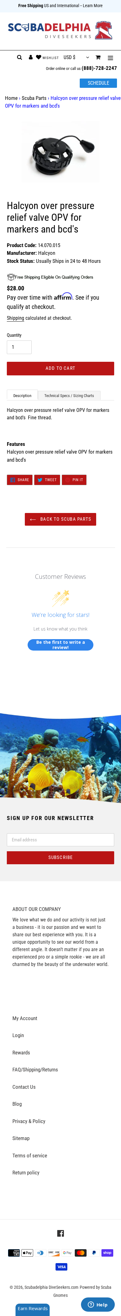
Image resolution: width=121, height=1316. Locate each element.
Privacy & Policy (28, 1121)
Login (18, 1035)
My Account (24, 1018)
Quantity (14, 335)
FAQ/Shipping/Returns (35, 1069)
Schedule (98, 83)
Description (22, 395)
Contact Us (24, 1087)
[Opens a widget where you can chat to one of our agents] (98, 1305)
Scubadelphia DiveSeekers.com (51, 1287)
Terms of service (29, 1155)
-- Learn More (91, 5)
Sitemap (20, 1138)
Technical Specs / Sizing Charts (69, 395)
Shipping (15, 318)
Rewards (21, 1052)
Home (11, 98)
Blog (17, 1104)
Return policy (25, 1172)
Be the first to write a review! (60, 645)
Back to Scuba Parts (65, 519)
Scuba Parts (34, 98)
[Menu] (110, 57)
